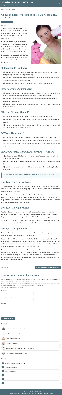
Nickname (4, 290)
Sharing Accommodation (17, 2)
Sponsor (52, 393)
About (11, 393)
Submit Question (8, 318)
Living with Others (10, 9)
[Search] (56, 3)
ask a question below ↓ (30, 174)
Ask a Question (6, 22)
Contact (46, 393)
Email (16, 297)
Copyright (33, 393)
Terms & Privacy (25, 393)
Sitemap (40, 393)
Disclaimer (17, 393)
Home (2, 9)
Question (3, 303)
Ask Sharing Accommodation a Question (47, 267)
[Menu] (59, 3)
